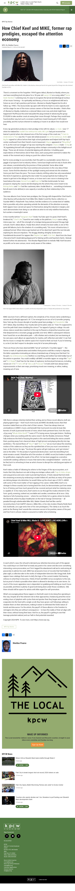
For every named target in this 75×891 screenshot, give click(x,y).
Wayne (48, 142)
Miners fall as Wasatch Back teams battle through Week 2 (35, 758)
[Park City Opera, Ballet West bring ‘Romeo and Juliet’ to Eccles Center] (8, 788)
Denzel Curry (26, 181)
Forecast (39, 364)
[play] (5, 10)
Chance (56, 145)
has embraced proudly (18, 356)
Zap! (69, 358)
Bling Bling (66, 142)
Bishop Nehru (8, 186)
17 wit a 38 (20, 364)
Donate (67, 3)
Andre (65, 137)
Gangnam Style (27, 217)
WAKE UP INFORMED (37, 734)
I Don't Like (18, 219)
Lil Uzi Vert (51, 235)
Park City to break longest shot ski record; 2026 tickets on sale (37, 773)
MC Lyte (45, 132)
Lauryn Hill (48, 95)
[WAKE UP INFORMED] (37, 694)
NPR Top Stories (7, 22)
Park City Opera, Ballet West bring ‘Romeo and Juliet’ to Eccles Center (39, 785)
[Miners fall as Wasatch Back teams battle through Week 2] (8, 761)
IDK (12, 364)
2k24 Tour (42, 444)
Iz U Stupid (11, 361)
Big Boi (6, 139)
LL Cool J (58, 129)
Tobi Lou (31, 364)
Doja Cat (38, 181)
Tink (19, 186)
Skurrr (31, 444)
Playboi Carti (38, 235)
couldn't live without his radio (30, 132)
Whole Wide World (20, 433)
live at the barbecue (54, 137)
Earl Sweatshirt (59, 322)
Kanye (54, 219)
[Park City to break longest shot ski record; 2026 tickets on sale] (8, 776)
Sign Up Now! (37, 744)
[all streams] (72, 10)
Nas (16, 137)
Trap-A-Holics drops (62, 472)
